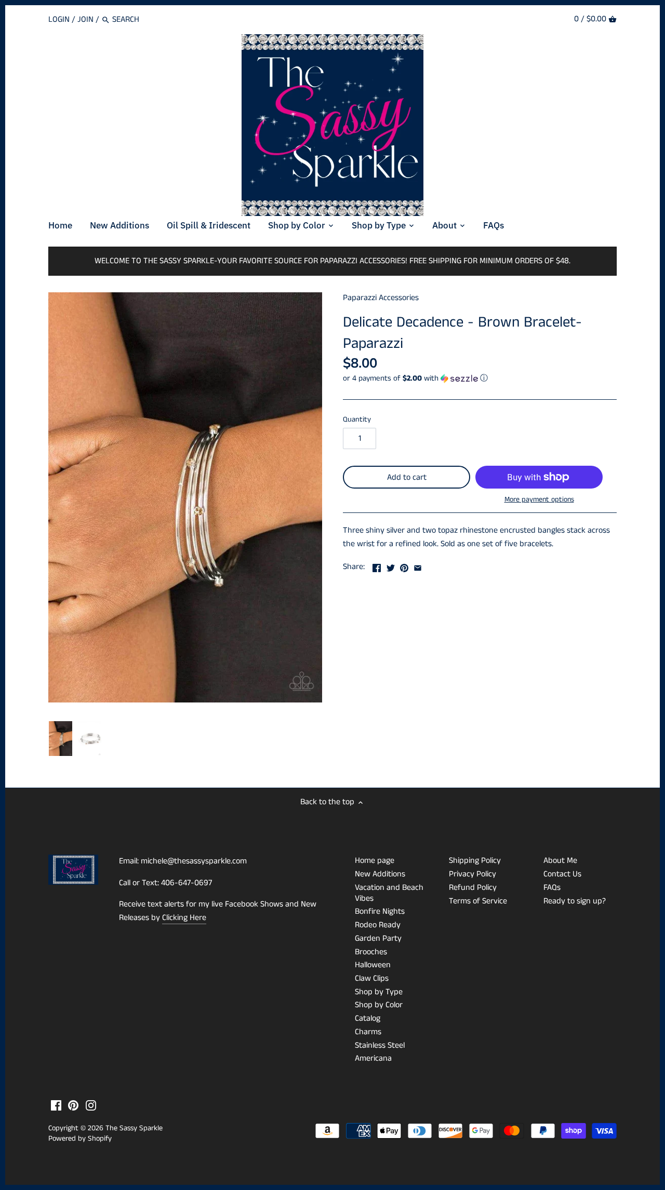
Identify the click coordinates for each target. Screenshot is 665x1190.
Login (59, 19)
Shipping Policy (475, 861)
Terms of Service (478, 901)
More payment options (539, 500)
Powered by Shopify (80, 1138)
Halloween (373, 965)
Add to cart (407, 477)
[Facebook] (56, 1105)
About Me (560, 861)
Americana (373, 1058)
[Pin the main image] (404, 566)
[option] (60, 739)
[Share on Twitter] (391, 566)
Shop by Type (379, 992)
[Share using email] (418, 566)
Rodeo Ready (378, 925)
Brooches (371, 952)
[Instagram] (91, 1105)
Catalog (367, 1018)
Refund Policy (473, 888)
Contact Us (562, 874)
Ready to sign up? (574, 901)
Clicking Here (184, 918)
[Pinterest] (73, 1105)
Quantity (357, 419)
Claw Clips (372, 978)
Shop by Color (379, 1005)
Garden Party (378, 938)
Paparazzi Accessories (381, 298)
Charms (368, 1032)
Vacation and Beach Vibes (389, 893)
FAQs (552, 888)
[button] (480, 378)
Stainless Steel (380, 1045)
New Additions (380, 874)
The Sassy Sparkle (134, 1128)
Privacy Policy (472, 874)
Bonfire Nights (380, 911)
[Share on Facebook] (377, 566)
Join (85, 19)
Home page (374, 861)
